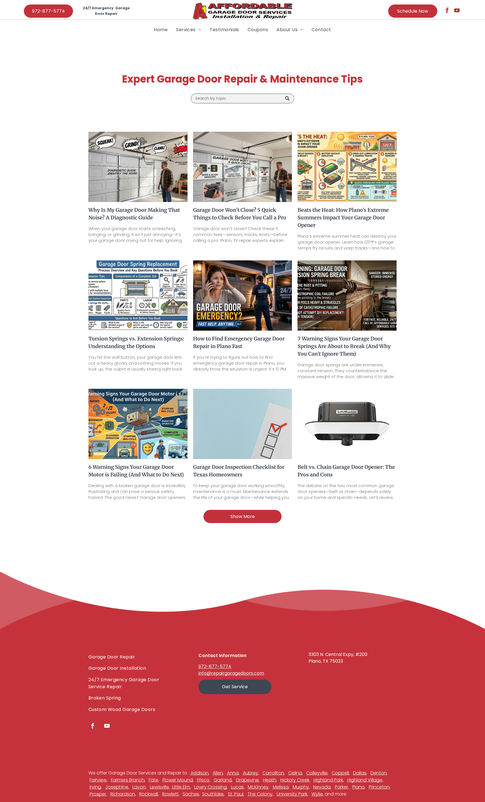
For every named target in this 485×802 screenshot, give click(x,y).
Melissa (281, 787)
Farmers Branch (128, 780)
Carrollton (273, 773)
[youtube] (457, 11)
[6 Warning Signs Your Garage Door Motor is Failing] (137, 424)
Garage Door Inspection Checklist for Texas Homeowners (238, 471)
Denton (378, 773)
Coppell (340, 773)
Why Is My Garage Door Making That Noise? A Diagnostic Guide (134, 214)
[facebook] (447, 11)
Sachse (191, 794)
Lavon (139, 787)
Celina (295, 773)
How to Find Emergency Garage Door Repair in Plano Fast (239, 342)
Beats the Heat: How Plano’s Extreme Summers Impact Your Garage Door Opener (343, 217)
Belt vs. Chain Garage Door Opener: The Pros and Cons (346, 471)
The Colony (260, 794)
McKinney (258, 787)
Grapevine (247, 780)
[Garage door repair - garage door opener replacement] (347, 424)
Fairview (98, 780)
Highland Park (328, 780)
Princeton (379, 787)
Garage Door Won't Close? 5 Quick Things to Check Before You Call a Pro (239, 214)
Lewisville (159, 787)
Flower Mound (178, 780)
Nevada (322, 787)
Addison (200, 773)
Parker (341, 787)
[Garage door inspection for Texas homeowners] (242, 424)
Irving (95, 787)
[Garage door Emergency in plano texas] (242, 295)
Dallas (359, 773)
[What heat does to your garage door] (347, 167)
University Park (292, 794)
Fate (153, 780)
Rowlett (170, 794)
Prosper (98, 794)
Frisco (203, 780)
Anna (233, 773)
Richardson (122, 794)
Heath (269, 780)
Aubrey (250, 773)
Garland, (223, 780)
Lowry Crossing (210, 787)
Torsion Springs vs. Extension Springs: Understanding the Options (136, 342)
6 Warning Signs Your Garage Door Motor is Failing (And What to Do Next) (136, 471)
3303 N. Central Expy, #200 (337, 654)
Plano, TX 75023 (325, 661)
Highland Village (364, 780)
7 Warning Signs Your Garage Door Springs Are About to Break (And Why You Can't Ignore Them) (344, 346)
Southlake (213, 794)
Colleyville (317, 773)
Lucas (237, 787)
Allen (218, 773)
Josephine (116, 787)
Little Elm (181, 787)
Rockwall (148, 794)
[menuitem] (161, 29)
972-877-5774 (214, 666)
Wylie (317, 794)
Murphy (301, 787)
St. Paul (235, 794)
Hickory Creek (294, 780)
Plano (358, 787)
